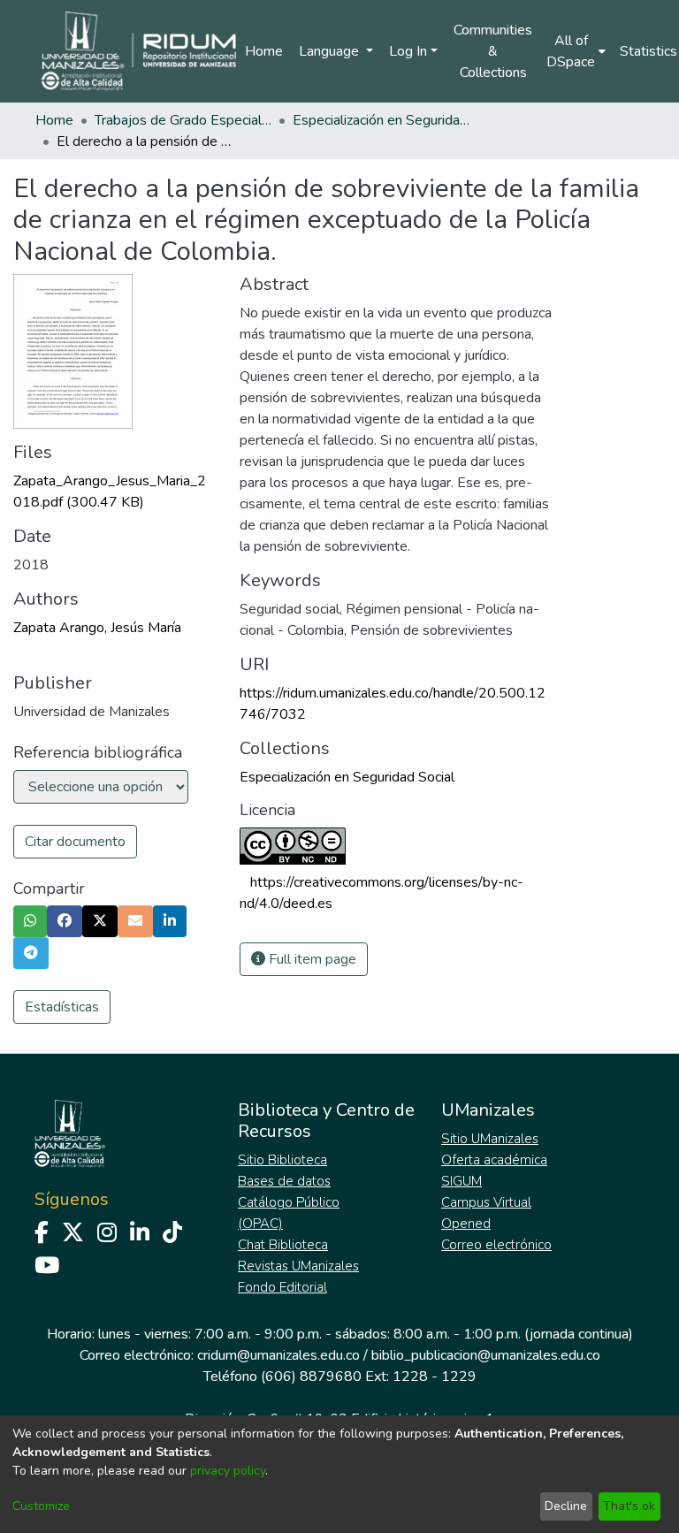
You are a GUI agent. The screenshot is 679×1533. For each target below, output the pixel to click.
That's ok (629, 1506)
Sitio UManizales (489, 1139)
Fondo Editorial (282, 1287)
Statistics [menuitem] (648, 51)
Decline (566, 1506)
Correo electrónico (496, 1245)
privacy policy (227, 1470)
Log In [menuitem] (408, 51)
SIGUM (461, 1181)
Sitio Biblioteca (282, 1160)
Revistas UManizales (298, 1266)
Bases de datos (284, 1181)
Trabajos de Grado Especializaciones (183, 120)
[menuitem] (576, 51)
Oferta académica (494, 1160)
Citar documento (75, 841)
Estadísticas (62, 1007)
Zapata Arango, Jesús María (97, 627)
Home (264, 51)
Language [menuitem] (330, 51)
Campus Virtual (486, 1202)
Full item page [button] (310, 959)
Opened (466, 1223)
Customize (41, 1506)
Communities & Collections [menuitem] (493, 51)
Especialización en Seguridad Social (381, 120)
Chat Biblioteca (283, 1245)
